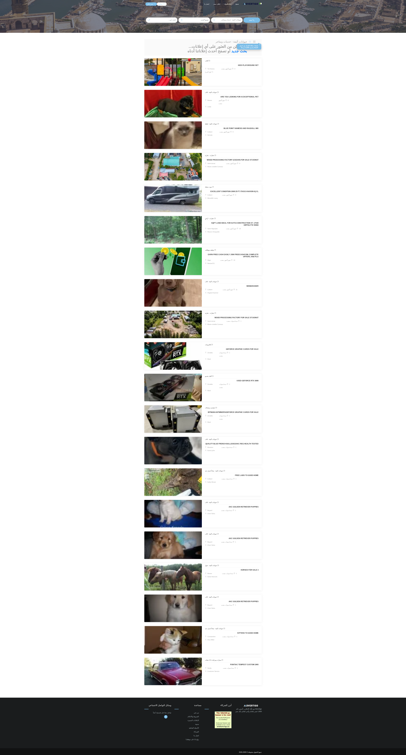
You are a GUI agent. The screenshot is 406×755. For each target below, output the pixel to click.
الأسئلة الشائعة (194, 728)
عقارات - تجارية (210, 155)
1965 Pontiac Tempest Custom (244, 664)
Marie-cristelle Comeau (215, 166)
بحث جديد (239, 51)
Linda (209, 107)
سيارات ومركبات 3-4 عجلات (213, 660)
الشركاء (196, 732)
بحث (250, 20)
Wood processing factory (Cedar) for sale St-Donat (233, 160)
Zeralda (210, 353)
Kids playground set (248, 65)
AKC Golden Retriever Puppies (244, 507)
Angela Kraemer (212, 293)
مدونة (197, 724)
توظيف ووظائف (209, 250)
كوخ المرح (208, 72)
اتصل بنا (206, 4)
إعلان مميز (216, 4)
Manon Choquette (213, 232)
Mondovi (210, 447)
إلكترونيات (208, 344)
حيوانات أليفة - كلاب (211, 92)
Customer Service (213, 671)
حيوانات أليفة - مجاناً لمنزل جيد (214, 471)
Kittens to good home (248, 633)
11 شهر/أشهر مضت (230, 289)
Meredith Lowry (212, 198)
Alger (209, 260)
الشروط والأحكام (193, 716)
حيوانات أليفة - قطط (211, 124)
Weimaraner (252, 286)
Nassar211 (211, 263)
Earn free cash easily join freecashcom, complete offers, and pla (233, 256)
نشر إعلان (150, 4)
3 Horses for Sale (250, 570)
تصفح (237, 4)
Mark (209, 359)
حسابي (160, 4)
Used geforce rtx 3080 (248, 381)
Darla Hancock (212, 576)
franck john (211, 450)
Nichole (209, 135)
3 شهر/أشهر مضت (228, 69)
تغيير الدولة (227, 4)
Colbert (209, 132)
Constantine (211, 636)
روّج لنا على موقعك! (192, 739)
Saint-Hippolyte (212, 228)
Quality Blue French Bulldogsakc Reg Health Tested (232, 444)
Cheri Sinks (211, 513)
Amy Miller (210, 640)
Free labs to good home (247, 475)
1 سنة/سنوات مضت (233, 321)
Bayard (209, 510)
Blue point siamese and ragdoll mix (241, 128)
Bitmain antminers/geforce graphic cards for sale (233, 412)
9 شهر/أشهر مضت (226, 132)
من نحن (196, 713)
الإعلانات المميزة (193, 720)
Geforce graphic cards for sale (242, 349)
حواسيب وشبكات (210, 408)
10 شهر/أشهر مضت (233, 228)
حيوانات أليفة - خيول (211, 565)
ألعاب (207, 61)
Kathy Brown (211, 482)
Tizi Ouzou (211, 69)
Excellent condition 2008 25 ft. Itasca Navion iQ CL (234, 191)
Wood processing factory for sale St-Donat (237, 317)
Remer (209, 100)
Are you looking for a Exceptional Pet (239, 97)
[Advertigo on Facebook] (165, 716)
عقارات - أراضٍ (209, 218)
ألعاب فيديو (208, 376)
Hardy (209, 668)
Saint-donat (211, 163)
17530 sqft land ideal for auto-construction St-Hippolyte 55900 (235, 224)
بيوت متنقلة (208, 187)
